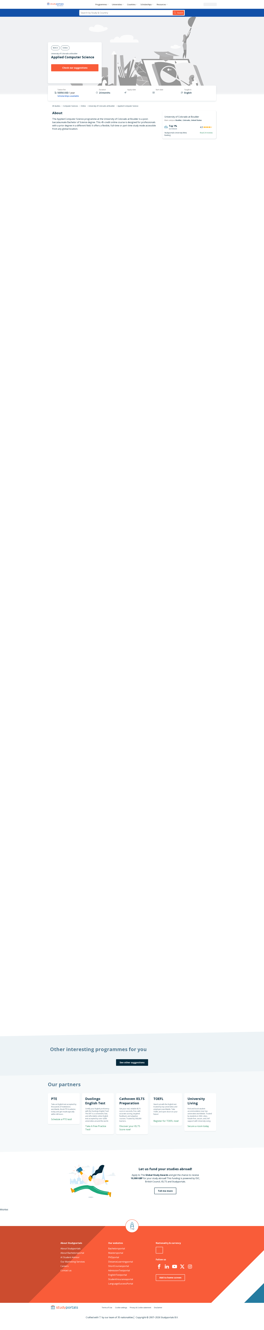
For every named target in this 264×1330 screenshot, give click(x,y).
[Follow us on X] (182, 1266)
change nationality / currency (123, 896)
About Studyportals (71, 1248)
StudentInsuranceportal (120, 1279)
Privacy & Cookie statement (140, 1307)
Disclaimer (158, 1307)
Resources (161, 4)
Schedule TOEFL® (186, 537)
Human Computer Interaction (122, 660)
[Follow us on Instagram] (190, 1266)
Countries (131, 4)
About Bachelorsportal (72, 1252)
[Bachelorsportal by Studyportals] (55, 4)
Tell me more (165, 1190)
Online (83, 106)
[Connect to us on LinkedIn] (166, 1266)
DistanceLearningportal (120, 1261)
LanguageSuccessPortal (120, 1283)
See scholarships (120, 968)
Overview (93, 160)
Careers (65, 1266)
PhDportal (113, 1257)
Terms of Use (107, 1307)
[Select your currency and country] (159, 1250)
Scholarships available (68, 96)
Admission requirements (85, 173)
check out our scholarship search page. (161, 1021)
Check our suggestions (74, 67)
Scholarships (146, 4)
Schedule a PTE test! (61, 1119)
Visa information (89, 193)
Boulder (179, 120)
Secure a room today (198, 1126)
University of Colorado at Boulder (64, 53)
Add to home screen (170, 1277)
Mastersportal (115, 1252)
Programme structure (86, 166)
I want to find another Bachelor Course (154, 415)
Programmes (101, 4)
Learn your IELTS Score (183, 570)
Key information (89, 153)
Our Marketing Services (73, 1261)
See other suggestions (132, 1062)
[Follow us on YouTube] (174, 1266)
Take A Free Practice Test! (181, 520)
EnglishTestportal (117, 1274)
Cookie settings (121, 1307)
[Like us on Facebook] (159, 1266)
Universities (117, 4)
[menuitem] (102, 4)
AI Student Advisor (70, 1257)
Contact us (66, 1270)
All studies (56, 106)
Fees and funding (89, 179)
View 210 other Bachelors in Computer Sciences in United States (140, 670)
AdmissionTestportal (119, 1270)
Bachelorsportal (116, 1248)
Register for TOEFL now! (165, 1120)
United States (196, 120)
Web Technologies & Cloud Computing (127, 664)
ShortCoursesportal (118, 1266)
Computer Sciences (70, 106)
